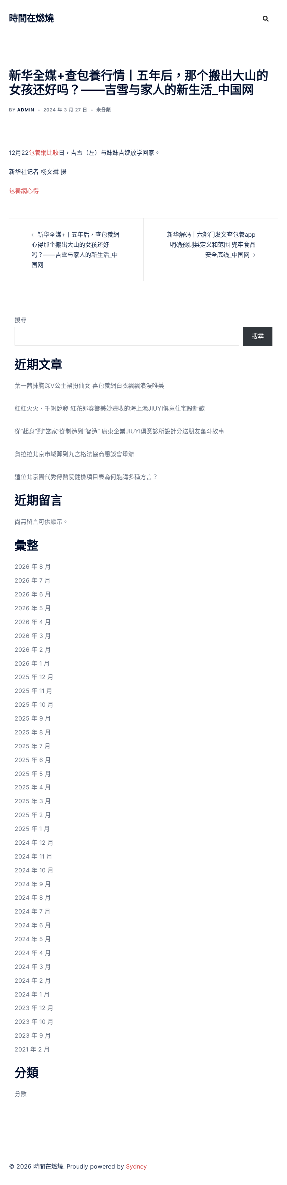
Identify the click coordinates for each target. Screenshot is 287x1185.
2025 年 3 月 (33, 801)
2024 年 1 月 (32, 994)
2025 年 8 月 (33, 732)
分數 (21, 1093)
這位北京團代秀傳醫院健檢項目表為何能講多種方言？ (86, 477)
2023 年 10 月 (34, 1021)
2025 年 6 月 (33, 760)
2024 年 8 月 (33, 897)
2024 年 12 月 (34, 842)
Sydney (136, 1166)
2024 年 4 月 (33, 953)
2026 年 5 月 (33, 608)
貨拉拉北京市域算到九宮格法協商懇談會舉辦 (74, 454)
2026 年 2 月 (33, 649)
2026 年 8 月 (33, 566)
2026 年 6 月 (33, 594)
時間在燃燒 (31, 18)
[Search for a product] (266, 19)
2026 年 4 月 (33, 622)
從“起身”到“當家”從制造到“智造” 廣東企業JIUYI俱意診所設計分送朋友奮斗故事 (119, 431)
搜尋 (21, 319)
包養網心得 (24, 190)
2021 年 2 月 (32, 1049)
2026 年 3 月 (33, 635)
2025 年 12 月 (34, 677)
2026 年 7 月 (32, 580)
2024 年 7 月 (32, 911)
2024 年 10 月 (34, 870)
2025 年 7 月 (32, 746)
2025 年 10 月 (34, 704)
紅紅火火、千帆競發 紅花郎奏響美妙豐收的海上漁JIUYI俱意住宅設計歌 (110, 408)
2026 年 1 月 (32, 663)
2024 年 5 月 (33, 939)
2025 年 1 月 (32, 828)
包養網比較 (44, 152)
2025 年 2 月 (33, 815)
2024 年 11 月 (33, 856)
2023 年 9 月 (33, 1035)
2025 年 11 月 (33, 690)
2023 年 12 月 (34, 1007)
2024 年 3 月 (33, 966)
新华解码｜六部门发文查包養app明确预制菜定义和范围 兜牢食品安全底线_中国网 (211, 244)
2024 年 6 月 (33, 925)
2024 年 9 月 (33, 884)
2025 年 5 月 (33, 773)
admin (25, 110)
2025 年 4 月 (33, 787)
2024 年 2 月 (33, 980)
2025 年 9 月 (33, 718)
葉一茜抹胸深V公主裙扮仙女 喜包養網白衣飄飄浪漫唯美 (89, 385)
